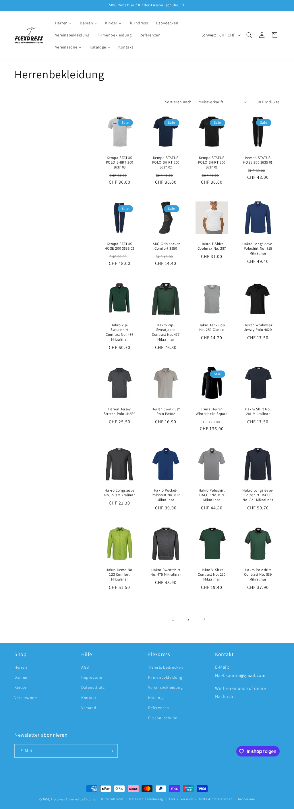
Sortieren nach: (179, 101)
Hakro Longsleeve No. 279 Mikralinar (119, 493)
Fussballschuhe (162, 717)
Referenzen (158, 707)
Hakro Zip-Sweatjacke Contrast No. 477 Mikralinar (165, 332)
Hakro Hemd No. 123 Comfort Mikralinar (119, 574)
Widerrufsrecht (112, 799)
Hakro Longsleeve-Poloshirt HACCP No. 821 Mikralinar (257, 495)
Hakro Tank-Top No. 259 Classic (211, 327)
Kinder (20, 687)
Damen (21, 677)
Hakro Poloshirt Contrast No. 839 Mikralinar (258, 574)
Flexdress (58, 799)
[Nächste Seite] (204, 619)
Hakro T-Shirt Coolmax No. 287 (212, 246)
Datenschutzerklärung (146, 799)
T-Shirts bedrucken (165, 667)
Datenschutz (93, 687)
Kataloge (156, 697)
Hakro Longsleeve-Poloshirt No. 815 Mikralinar (257, 248)
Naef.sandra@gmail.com (240, 675)
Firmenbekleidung (165, 677)
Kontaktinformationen (215, 799)
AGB (85, 667)
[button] (249, 35)
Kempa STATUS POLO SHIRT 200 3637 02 (165, 162)
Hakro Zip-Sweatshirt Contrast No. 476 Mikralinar (120, 332)
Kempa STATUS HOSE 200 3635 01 (258, 160)
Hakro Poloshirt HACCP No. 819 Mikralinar (212, 495)
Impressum (91, 677)
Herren (20, 667)
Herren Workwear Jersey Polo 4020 (257, 327)
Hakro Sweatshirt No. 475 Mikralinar (165, 572)
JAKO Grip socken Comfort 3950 (166, 246)
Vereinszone (25, 697)
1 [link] (173, 619)
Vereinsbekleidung (165, 687)
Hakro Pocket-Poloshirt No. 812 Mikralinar (165, 495)
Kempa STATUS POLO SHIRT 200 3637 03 (119, 162)
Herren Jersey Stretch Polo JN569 (120, 411)
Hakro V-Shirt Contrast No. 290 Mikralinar (212, 574)
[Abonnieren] (111, 751)
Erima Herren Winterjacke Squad (211, 411)
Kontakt (88, 697)
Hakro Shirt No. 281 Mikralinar (258, 411)
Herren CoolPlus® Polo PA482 (165, 411)
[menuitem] (63, 23)
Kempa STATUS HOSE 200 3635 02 (119, 246)
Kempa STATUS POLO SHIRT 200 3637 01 (211, 162)
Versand (88, 707)
